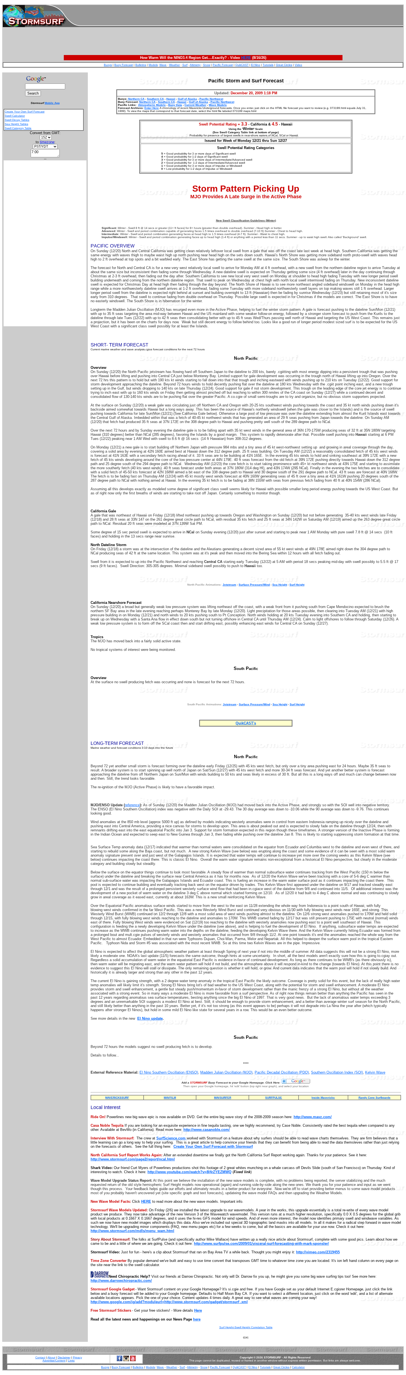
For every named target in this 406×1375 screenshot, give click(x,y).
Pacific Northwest (211, 98)
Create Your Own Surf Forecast (24, 111)
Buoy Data (175, 104)
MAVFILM (170, 1097)
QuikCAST (242, 64)
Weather (174, 64)
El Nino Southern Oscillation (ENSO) (168, 1072)
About (51, 1357)
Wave (163, 64)
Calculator (298, 1367)
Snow (206, 64)
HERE (246, 58)
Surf (185, 64)
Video (298, 64)
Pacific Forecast (223, 64)
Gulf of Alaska (187, 98)
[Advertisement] (241, 16)
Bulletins (140, 64)
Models (153, 64)
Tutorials (268, 64)
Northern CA (135, 98)
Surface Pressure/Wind (254, 584)
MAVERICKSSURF (117, 1097)
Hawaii (170, 98)
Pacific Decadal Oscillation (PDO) (282, 1072)
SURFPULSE (273, 1097)
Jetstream (229, 704)
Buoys (108, 64)
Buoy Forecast (123, 64)
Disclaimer (64, 1357)
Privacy (77, 1357)
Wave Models (218, 104)
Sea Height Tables (16, 124)
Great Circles (284, 64)
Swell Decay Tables (17, 119)
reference (132, 805)
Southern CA (155, 98)
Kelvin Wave (375, 1072)
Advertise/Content (54, 1360)
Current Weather (195, 104)
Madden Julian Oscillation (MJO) (226, 1072)
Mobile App (52, 103)
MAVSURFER (222, 1097)
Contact (40, 1357)
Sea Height (279, 584)
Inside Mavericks (323, 1097)
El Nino (255, 64)
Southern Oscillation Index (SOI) (337, 1072)
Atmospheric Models (152, 104)
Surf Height (296, 584)
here (197, 1319)
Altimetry (195, 64)
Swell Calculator (15, 115)
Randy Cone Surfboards (374, 1097)
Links (71, 1360)
